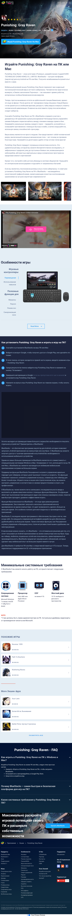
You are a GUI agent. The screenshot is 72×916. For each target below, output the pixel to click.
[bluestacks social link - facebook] (66, 866)
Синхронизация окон (27, 865)
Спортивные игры (6, 889)
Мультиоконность (26, 863)
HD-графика (24, 890)
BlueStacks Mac (5, 854)
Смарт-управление (26, 872)
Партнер (41, 856)
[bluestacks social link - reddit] (62, 866)
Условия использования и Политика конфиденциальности (17, 907)
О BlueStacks (42, 854)
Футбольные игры (6, 894)
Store (2, 859)
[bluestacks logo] (8, 3)
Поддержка (61, 852)
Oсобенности (25, 852)
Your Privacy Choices (38, 915)
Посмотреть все (36, 735)
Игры (3, 869)
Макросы (24, 868)
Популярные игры (6, 871)
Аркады (3, 878)
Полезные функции (27, 893)
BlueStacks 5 (4, 856)
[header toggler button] (69, 3)
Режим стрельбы (26, 859)
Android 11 (4, 863)
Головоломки (5, 880)
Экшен (4, 30)
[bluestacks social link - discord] (58, 866)
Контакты (42, 859)
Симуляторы (5, 887)
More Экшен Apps (11, 691)
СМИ (40, 863)
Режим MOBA (25, 861)
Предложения (5, 861)
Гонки (2, 882)
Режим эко (24, 870)
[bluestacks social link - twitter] (58, 870)
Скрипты (23, 884)
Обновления (60, 854)
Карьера (41, 861)
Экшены (3, 873)
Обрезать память (26, 881)
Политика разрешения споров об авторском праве (47, 907)
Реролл (23, 875)
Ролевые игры (5, 885)
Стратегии (4, 891)
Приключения (5, 876)
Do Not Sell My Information (22, 909)
